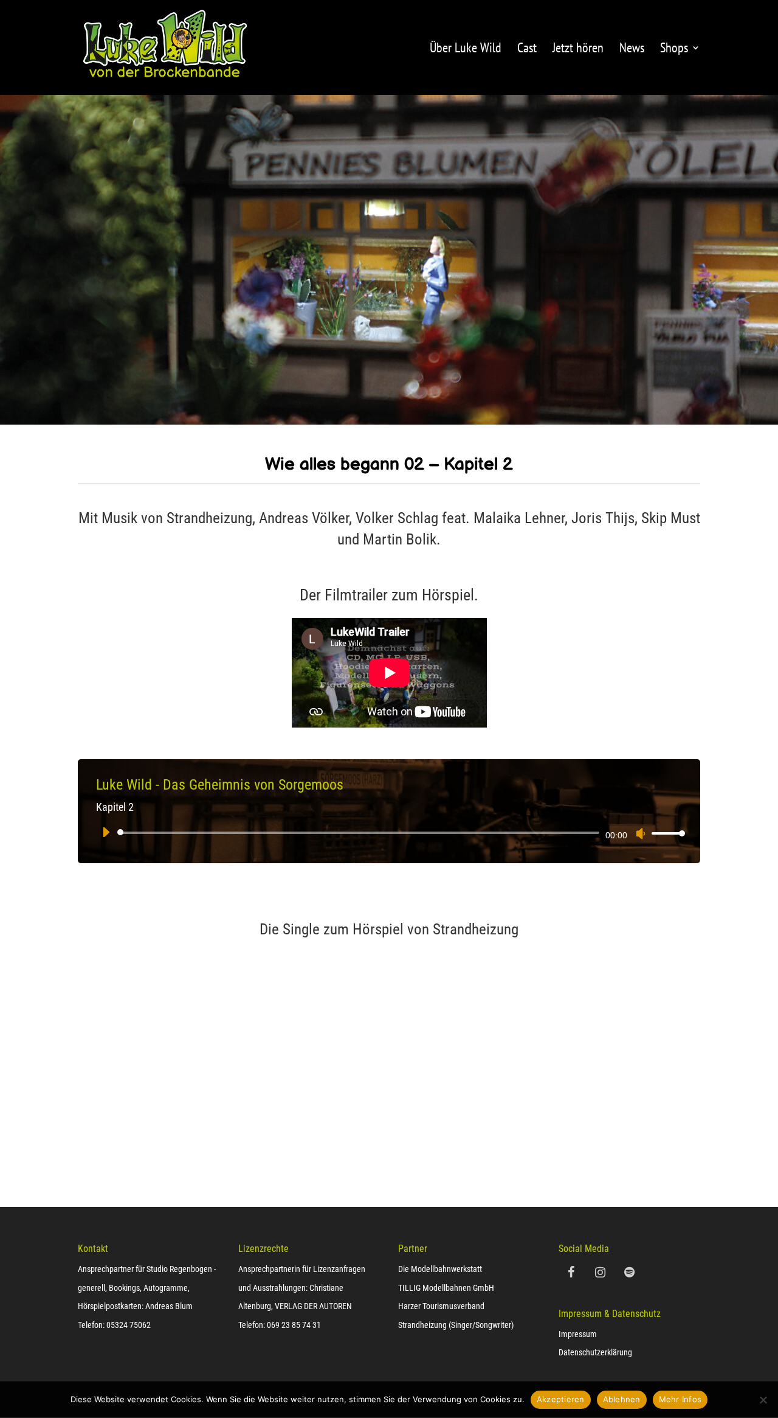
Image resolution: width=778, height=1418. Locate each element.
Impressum (578, 1334)
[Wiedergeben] (105, 832)
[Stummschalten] (640, 833)
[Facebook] (571, 1272)
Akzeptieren (561, 1399)
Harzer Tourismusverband (441, 1306)
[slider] (665, 833)
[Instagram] (600, 1272)
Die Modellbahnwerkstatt (440, 1269)
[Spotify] (629, 1272)
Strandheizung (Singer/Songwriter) (456, 1325)
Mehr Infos (680, 1399)
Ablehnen (622, 1399)
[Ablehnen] (763, 1400)
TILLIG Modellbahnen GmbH (446, 1288)
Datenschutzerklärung (595, 1352)
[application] (389, 833)
